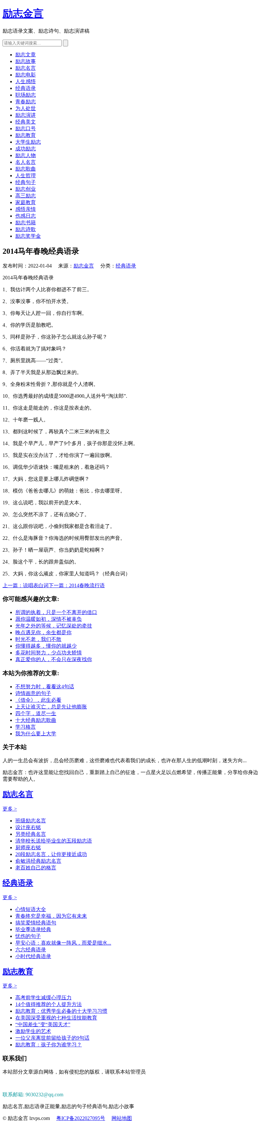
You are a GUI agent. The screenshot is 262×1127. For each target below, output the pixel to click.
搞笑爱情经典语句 (35, 922)
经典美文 (25, 121)
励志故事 (25, 61)
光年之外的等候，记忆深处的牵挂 (53, 625)
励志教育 (25, 135)
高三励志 (25, 195)
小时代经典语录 (33, 956)
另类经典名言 (30, 834)
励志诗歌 (25, 229)
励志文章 (25, 54)
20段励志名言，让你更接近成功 (51, 854)
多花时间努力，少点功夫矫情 (48, 652)
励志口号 (25, 128)
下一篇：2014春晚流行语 (77, 585)
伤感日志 (25, 216)
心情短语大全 (30, 909)
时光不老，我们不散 (38, 639)
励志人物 (25, 155)
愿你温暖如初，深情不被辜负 (48, 619)
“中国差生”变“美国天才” (42, 1024)
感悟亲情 (25, 209)
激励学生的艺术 (33, 1031)
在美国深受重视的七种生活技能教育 (56, 1017)
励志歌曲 (25, 169)
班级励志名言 (30, 820)
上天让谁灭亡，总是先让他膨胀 (51, 706)
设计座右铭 (28, 827)
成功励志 (25, 148)
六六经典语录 (30, 949)
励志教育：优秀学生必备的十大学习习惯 (61, 1011)
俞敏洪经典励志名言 (38, 861)
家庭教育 (25, 202)
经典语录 (25, 88)
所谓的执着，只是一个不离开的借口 (56, 612)
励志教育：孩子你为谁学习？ (48, 1044)
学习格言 (25, 727)
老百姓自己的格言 (35, 867)
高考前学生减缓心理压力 (43, 997)
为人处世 (25, 108)
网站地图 (122, 1118)
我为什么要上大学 (35, 733)
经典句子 (25, 182)
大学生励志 (28, 142)
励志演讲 (25, 115)
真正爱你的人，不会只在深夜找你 (53, 659)
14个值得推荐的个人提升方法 (48, 1004)
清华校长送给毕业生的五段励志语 (53, 840)
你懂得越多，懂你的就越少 (46, 646)
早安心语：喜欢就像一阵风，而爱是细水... (63, 943)
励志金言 (23, 13)
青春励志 (25, 101)
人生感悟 (25, 81)
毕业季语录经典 (33, 929)
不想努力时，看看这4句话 (44, 686)
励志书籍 (25, 222)
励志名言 (25, 68)
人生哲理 (25, 175)
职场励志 (25, 95)
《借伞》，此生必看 (38, 700)
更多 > (10, 808)
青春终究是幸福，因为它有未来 (51, 916)
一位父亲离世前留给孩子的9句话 (52, 1038)
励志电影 (25, 74)
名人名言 (25, 162)
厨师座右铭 (28, 847)
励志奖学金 (28, 236)
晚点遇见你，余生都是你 (43, 632)
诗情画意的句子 (33, 693)
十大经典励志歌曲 (35, 720)
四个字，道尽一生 (35, 713)
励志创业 (25, 189)
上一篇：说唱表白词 (26, 585)
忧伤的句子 (28, 936)
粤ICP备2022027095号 (80, 1118)
